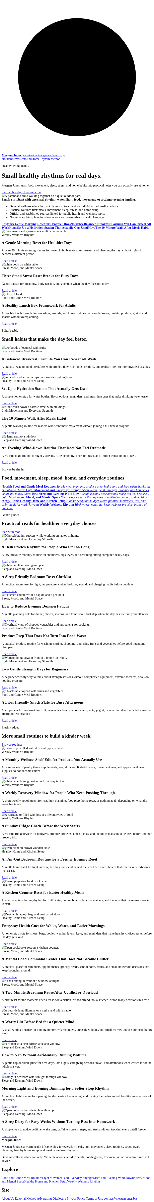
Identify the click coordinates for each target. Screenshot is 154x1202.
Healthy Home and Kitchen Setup (45, 1181)
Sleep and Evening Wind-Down (113, 1177)
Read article (9, 260)
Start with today (12, 192)
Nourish (7, 159)
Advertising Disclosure (51, 1198)
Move (15, 159)
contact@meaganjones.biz (120, 1198)
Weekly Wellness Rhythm (83, 1181)
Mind (28, 159)
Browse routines (12, 744)
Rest (22, 159)
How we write (31, 192)
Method (55, 159)
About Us (8, 1198)
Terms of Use (94, 1198)
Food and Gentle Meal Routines (22, 1177)
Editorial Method (25, 1198)
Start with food (11, 532)
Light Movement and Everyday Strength (67, 1177)
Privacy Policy (76, 1198)
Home (36, 159)
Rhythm (45, 159)
